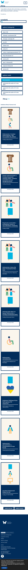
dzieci (5, 32)
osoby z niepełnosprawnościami (11, 52)
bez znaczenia (6, 80)
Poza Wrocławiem (8, 55)
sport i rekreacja (7, 62)
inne (5, 42)
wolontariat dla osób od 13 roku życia (11, 84)
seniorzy (5, 59)
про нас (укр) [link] (4, 542)
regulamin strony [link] (5, 536)
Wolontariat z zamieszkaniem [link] (6, 358)
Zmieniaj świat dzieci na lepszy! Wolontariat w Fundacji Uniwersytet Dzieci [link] (10, 313)
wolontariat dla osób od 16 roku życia (11, 88)
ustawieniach (4, 565)
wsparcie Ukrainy (8, 65)
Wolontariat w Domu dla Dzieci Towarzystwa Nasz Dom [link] (9, 268)
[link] (5, 2)
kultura (6, 45)
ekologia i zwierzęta (8, 38)
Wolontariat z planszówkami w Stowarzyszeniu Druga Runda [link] (8, 445)
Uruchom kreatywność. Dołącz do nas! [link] (8, 491)
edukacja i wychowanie (9, 35)
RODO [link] (2, 538)
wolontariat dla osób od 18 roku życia (11, 93)
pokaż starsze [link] (8, 508)
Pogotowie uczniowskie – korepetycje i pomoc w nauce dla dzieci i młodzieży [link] (10, 224)
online (5, 49)
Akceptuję (4, 567)
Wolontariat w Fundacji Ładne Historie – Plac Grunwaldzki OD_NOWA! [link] (9, 135)
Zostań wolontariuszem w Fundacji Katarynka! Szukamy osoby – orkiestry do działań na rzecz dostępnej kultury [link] (9, 178)
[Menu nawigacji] (25, 3)
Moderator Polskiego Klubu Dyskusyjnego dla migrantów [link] (10, 402)
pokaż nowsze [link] (20, 508)
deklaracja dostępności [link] (6, 534)
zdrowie (5, 69)
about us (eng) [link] (4, 540)
